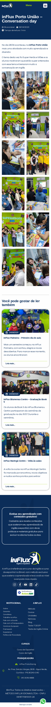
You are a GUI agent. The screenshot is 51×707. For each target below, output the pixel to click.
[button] (45, 6)
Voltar (13, 164)
